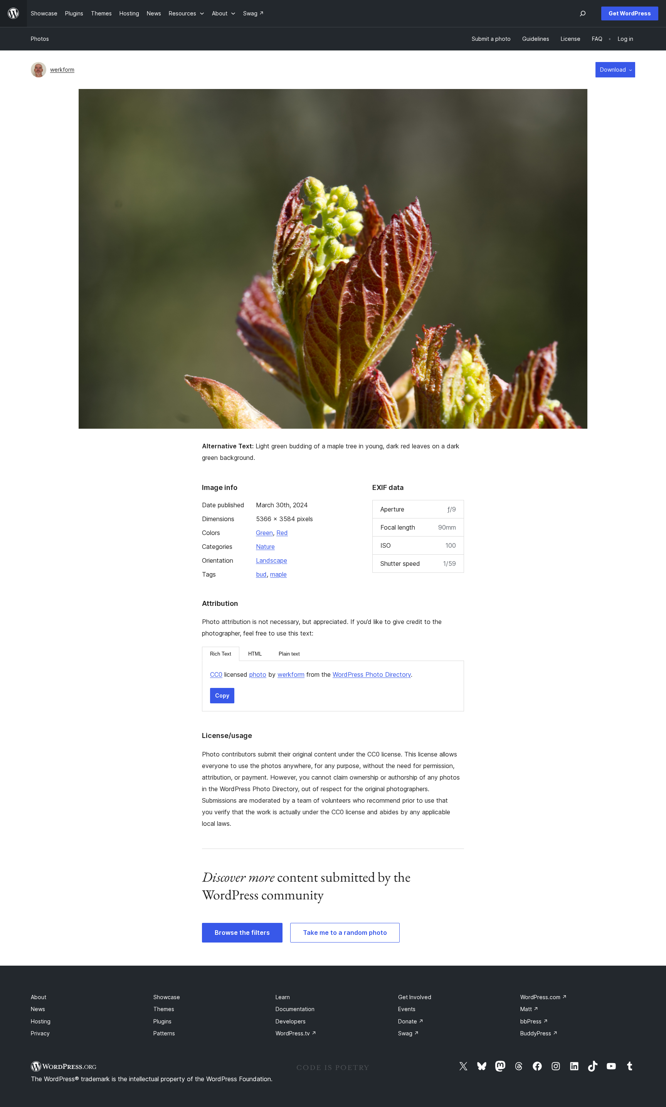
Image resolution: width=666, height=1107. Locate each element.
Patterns (164, 1033)
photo (257, 674)
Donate (411, 1021)
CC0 (216, 674)
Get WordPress (630, 13)
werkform (62, 69)
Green (264, 533)
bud (261, 574)
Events (406, 1009)
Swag (408, 1033)
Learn (283, 997)
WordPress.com (543, 997)
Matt (529, 1009)
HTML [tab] (255, 654)
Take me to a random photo (345, 932)
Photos (40, 38)
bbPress (534, 1021)
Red (282, 533)
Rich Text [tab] (220, 654)
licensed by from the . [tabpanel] (311, 674)
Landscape (271, 560)
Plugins (162, 1021)
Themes (163, 1009)
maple (278, 574)
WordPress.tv (296, 1033)
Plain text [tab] (289, 654)
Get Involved (414, 997)
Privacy (40, 1033)
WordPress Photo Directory (372, 674)
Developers (291, 1021)
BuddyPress (539, 1033)
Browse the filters (242, 932)
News (38, 1009)
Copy (222, 695)
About (38, 997)
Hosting (40, 1021)
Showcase (166, 997)
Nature (265, 546)
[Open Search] (583, 13)
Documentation (295, 1009)
